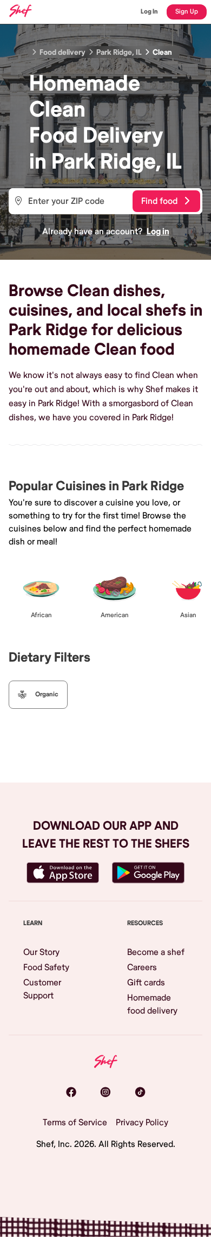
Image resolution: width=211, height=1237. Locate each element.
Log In (149, 12)
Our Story (41, 952)
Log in (158, 231)
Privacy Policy (142, 1122)
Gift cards (146, 982)
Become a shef (155, 952)
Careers (142, 967)
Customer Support (42, 989)
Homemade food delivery (152, 1004)
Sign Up (186, 12)
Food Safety (46, 967)
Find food (159, 201)
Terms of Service (75, 1122)
